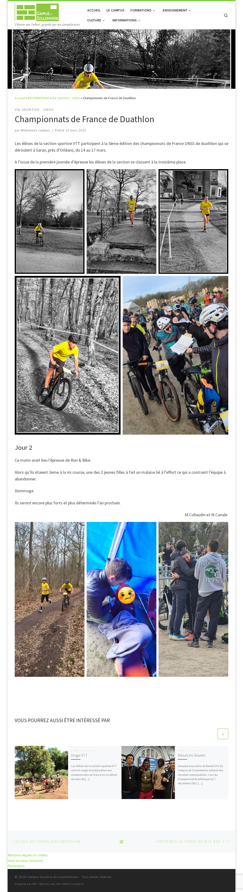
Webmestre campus (35, 130)
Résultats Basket (192, 755)
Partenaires (16, 866)
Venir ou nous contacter (25, 860)
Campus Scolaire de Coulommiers (52, 877)
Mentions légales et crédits (28, 855)
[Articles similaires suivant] (223, 734)
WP (35, 884)
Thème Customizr (72, 884)
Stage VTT (79, 755)
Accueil (20, 98)
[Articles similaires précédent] (211, 734)
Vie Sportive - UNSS (66, 98)
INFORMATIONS (38, 98)
